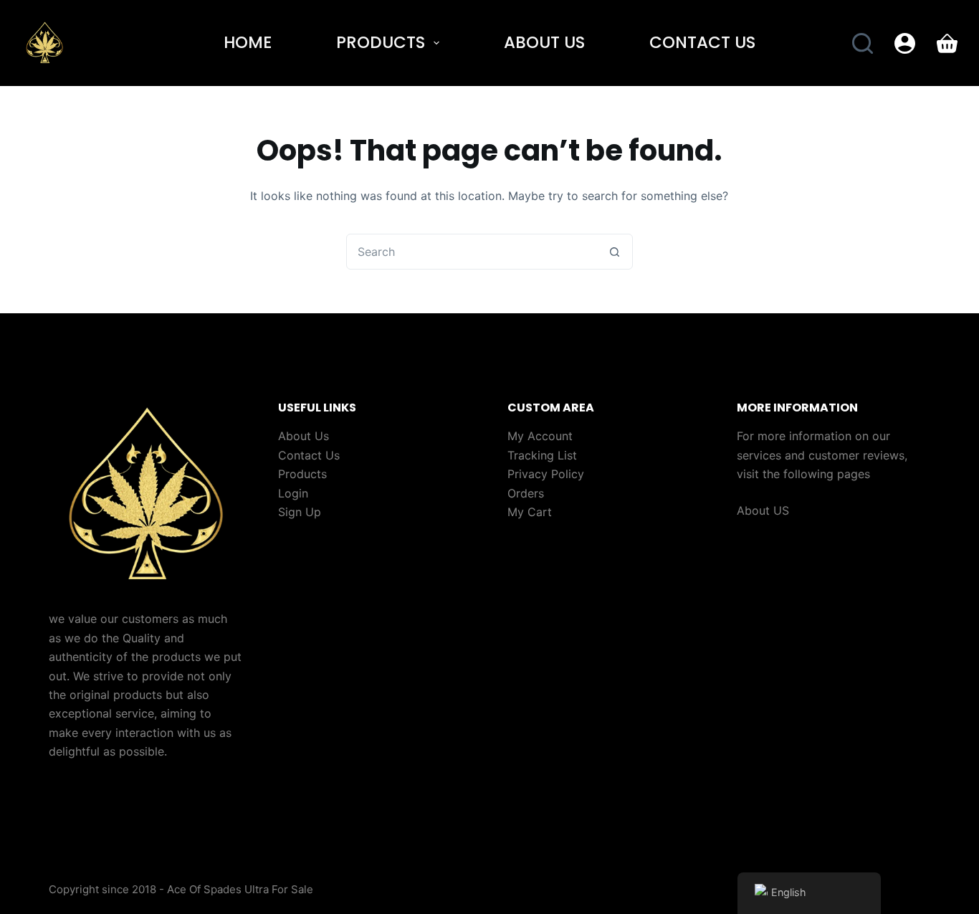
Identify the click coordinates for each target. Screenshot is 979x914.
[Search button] (615, 251)
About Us (544, 42)
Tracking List (542, 455)
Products (380, 42)
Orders (525, 493)
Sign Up (299, 512)
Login (293, 493)
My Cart (529, 512)
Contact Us (702, 42)
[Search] (862, 43)
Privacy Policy (545, 474)
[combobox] (472, 252)
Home (248, 42)
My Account (540, 436)
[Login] (904, 43)
